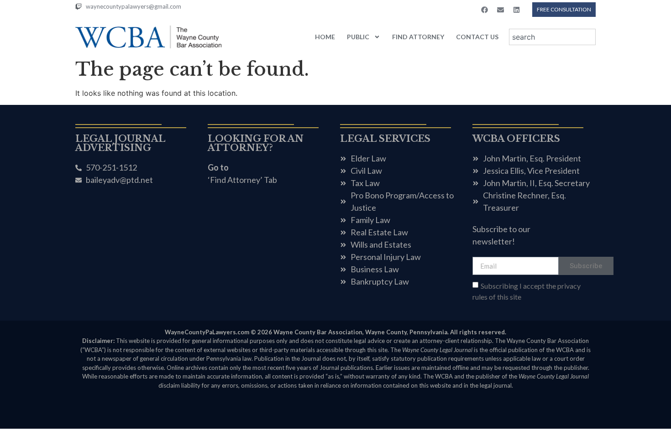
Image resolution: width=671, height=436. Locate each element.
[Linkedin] (516, 9)
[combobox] (552, 37)
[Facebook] (484, 9)
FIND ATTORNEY (418, 37)
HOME (325, 37)
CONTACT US (477, 37)
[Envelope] (500, 9)
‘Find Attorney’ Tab (242, 180)
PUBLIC (358, 37)
